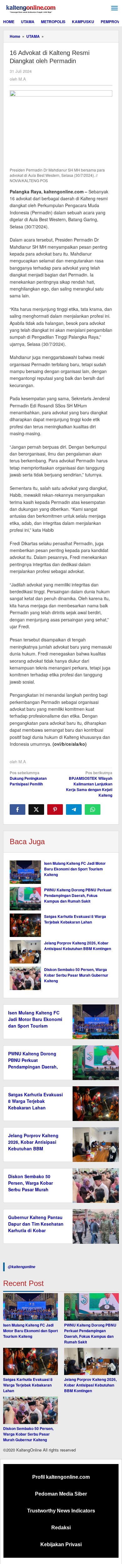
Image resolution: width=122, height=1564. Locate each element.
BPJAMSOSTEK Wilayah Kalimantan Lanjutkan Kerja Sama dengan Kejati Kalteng (89, 784)
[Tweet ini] (36, 809)
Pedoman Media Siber (61, 1494)
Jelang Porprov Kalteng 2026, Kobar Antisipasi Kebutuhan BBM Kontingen (77, 945)
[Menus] (114, 8)
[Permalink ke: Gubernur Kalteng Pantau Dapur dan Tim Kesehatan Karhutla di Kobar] (94, 1226)
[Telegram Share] (74, 809)
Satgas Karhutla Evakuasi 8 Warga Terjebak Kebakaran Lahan (75, 919)
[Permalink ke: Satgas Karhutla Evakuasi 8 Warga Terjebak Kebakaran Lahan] (25, 925)
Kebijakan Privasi (61, 1544)
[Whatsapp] (92, 809)
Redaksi (61, 1527)
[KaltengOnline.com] (31, 8)
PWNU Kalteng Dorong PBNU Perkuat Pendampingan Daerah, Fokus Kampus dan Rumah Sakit (77, 895)
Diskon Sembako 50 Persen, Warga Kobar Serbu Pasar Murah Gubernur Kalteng (76, 975)
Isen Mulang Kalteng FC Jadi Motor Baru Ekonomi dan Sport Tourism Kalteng (75, 868)
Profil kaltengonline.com (61, 1477)
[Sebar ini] (17, 809)
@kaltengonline (21, 1266)
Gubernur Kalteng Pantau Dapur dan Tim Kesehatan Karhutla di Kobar (36, 1223)
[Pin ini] (55, 809)
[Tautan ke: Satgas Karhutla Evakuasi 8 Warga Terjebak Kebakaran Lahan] (30, 1361)
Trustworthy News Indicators (61, 1510)
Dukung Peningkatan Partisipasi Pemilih (28, 778)
